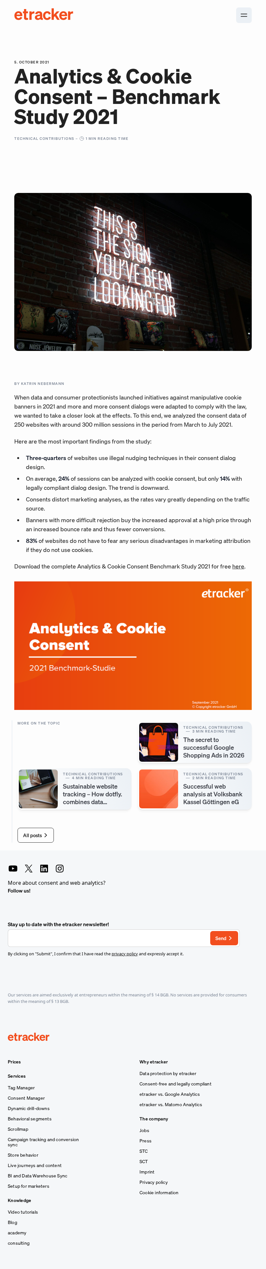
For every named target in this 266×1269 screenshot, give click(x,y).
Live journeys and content (35, 1165)
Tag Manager (21, 1087)
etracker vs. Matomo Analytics (170, 1104)
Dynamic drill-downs (29, 1108)
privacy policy (125, 954)
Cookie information (159, 1192)
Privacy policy (153, 1182)
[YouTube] (13, 868)
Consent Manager (26, 1098)
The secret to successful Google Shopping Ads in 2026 (213, 747)
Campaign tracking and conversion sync (43, 1142)
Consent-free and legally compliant (175, 1083)
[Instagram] (59, 868)
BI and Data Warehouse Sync (37, 1175)
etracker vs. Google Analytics (169, 1094)
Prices (14, 1061)
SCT (143, 1161)
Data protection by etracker (167, 1073)
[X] (28, 868)
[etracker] (44, 15)
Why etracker (153, 1061)
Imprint (146, 1171)
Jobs (144, 1130)
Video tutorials (23, 1212)
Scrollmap (18, 1129)
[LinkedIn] (44, 868)
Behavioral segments (30, 1118)
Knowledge (19, 1200)
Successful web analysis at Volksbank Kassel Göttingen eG (212, 794)
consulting (19, 1243)
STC (143, 1151)
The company (153, 1118)
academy (17, 1232)
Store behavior (23, 1155)
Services (17, 1076)
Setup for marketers (28, 1186)
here (238, 566)
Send (220, 938)
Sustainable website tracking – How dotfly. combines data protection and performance (92, 801)
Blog (12, 1222)
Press (145, 1140)
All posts (32, 835)
